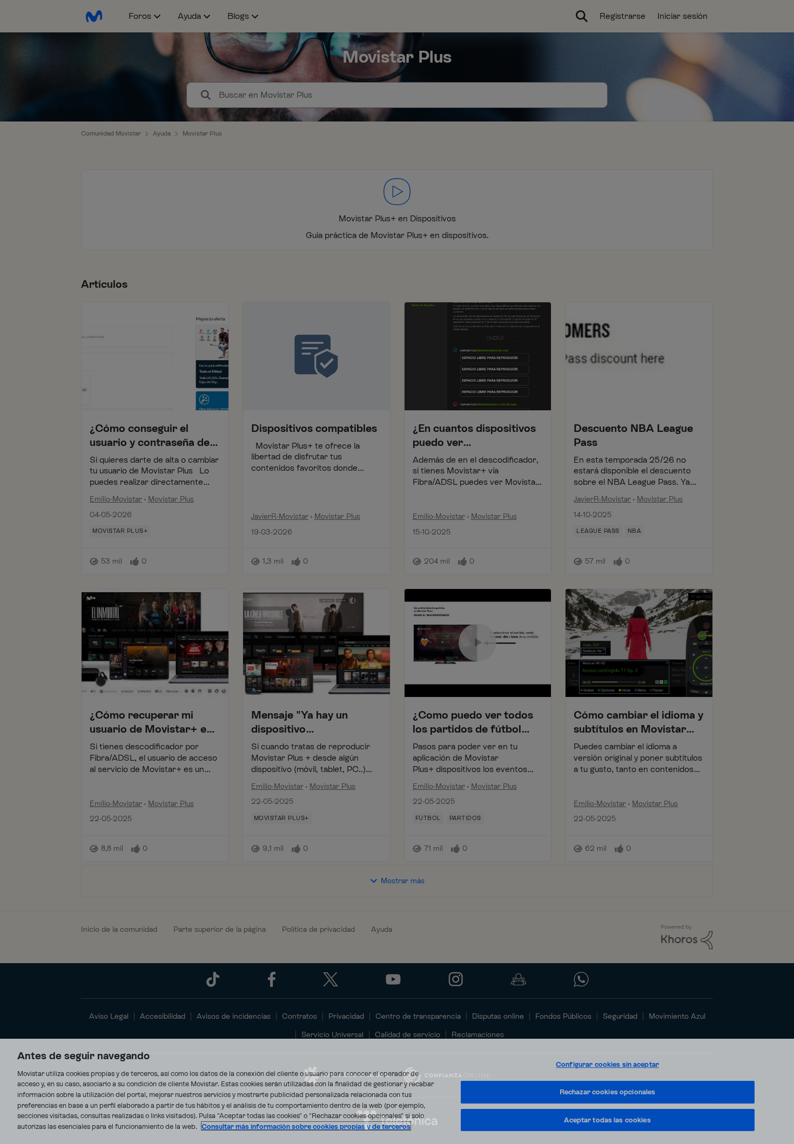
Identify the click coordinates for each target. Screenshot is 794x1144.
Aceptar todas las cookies (607, 1120)
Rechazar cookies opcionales (608, 1092)
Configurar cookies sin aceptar (607, 1065)
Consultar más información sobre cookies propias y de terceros (306, 1126)
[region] (397, 1091)
